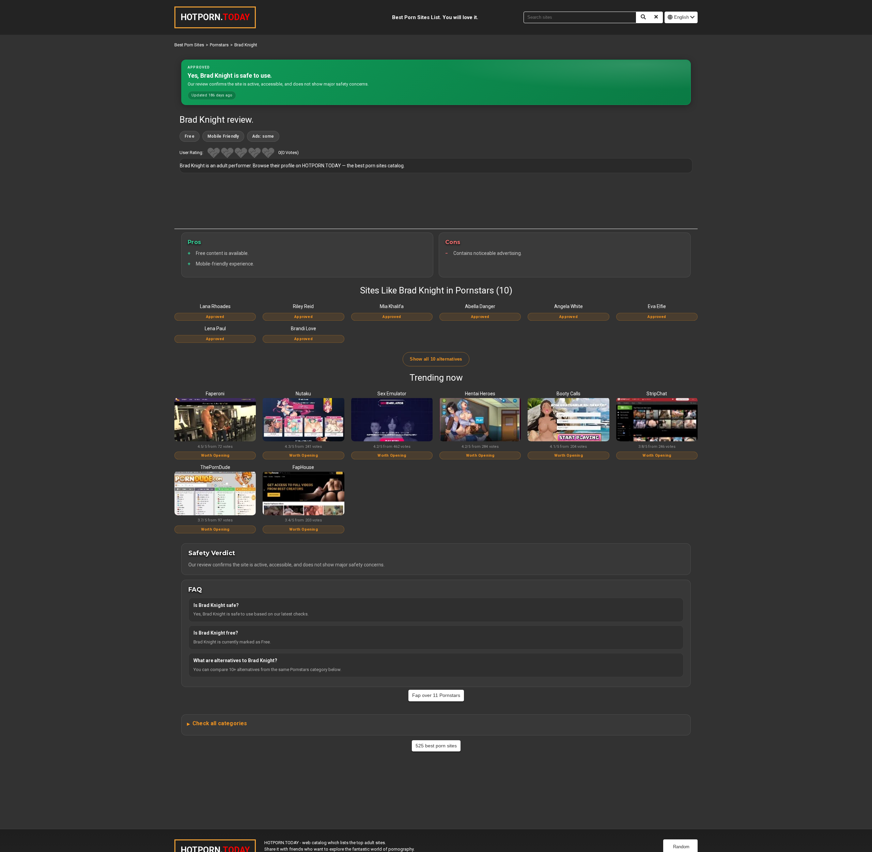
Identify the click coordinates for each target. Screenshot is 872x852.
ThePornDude (215, 467)
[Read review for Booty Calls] (568, 420)
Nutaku (303, 393)
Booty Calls (568, 393)
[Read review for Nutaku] (303, 420)
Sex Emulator (391, 393)
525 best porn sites (436, 745)
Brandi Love (303, 328)
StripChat (657, 393)
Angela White (568, 306)
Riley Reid (303, 306)
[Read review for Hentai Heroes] (480, 420)
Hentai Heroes (480, 393)
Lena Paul (215, 328)
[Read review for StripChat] (657, 420)
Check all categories (219, 723)
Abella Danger (480, 306)
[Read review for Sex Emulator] (392, 420)
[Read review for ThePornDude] (215, 494)
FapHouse (303, 467)
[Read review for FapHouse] (303, 494)
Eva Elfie (657, 306)
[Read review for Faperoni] (215, 420)
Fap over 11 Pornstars (436, 695)
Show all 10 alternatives (436, 359)
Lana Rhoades (215, 306)
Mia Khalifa (392, 306)
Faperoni (215, 393)
